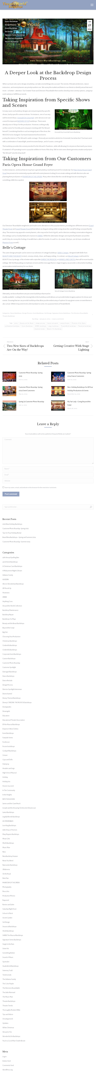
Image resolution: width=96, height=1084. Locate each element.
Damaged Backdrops (9, 672)
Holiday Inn (6, 781)
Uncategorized (7, 1019)
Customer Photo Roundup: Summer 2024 (16, 542)
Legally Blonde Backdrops (11, 817)
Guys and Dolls (7, 760)
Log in (4, 1057)
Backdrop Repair (8, 615)
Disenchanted (7, 694)
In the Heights (7, 795)
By (35, 319)
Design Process (10, 25)
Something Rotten (8, 953)
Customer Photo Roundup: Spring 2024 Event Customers (30, 389)
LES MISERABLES (7, 821)
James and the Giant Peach (11, 803)
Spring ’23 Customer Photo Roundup (31, 402)
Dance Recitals (7, 680)
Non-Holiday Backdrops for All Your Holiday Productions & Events (80, 389)
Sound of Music (7, 957)
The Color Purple (8, 984)
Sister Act (5, 948)
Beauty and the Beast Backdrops (13, 623)
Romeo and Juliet (8, 905)
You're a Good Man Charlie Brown (13, 1041)
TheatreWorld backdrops (68, 326)
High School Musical (9, 773)
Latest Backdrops (8, 812)
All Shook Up (6, 588)
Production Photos (8, 896)
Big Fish (5, 632)
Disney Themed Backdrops (11, 698)
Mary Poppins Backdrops (10, 834)
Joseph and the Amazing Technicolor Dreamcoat (19, 808)
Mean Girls (6, 839)
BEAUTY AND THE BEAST (11, 256)
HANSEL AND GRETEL (67, 259)
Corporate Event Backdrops (11, 654)
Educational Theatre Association (13, 720)
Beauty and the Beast (26, 323)
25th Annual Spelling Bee (10, 557)
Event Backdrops (11, 28)
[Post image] (9, 377)
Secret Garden (7, 918)
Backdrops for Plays (9, 619)
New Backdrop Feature (10, 856)
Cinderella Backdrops (9, 645)
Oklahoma (6, 869)
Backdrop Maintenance (10, 610)
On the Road (6, 874)
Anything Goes (7, 601)
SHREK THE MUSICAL (49, 259)
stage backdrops (53, 326)
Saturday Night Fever (9, 909)
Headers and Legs (8, 768)
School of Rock (7, 913)
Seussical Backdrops (9, 926)
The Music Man (7, 997)
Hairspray (5, 764)
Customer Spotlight (9, 667)
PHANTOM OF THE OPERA (32, 177)
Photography (6, 887)
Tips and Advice (7, 1014)
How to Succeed (8, 786)
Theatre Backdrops (12, 42)
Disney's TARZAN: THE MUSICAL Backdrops (17, 702)
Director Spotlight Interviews (12, 689)
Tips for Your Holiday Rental (11, 533)
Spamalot (5, 962)
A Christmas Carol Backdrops (12, 566)
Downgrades (6, 707)
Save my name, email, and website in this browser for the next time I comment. (31, 487)
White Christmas (8, 1028)
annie (16, 323)
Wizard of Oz (7, 1032)
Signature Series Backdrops (15, 35)
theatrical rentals (39, 329)
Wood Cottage (73, 256)
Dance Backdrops (11, 21)
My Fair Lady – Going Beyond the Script (79, 403)
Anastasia (5, 593)
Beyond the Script (8, 628)
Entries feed (6, 1061)
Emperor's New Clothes (10, 729)
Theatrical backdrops (84, 326)
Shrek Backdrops (8, 931)
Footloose (6, 742)
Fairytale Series (7, 738)
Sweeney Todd (7, 970)
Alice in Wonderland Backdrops (13, 584)
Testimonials (6, 975)
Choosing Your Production (11, 637)
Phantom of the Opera (79, 323)
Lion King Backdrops (9, 825)
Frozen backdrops (8, 746)
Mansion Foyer (7, 243)
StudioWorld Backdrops (10, 966)
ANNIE (40, 236)
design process (40, 323)
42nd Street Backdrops (10, 562)
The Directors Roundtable (14, 38)
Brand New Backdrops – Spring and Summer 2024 (19, 537)
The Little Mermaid (8, 992)
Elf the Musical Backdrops (11, 724)
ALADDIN (5, 579)
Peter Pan (5, 878)
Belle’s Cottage (63, 253)
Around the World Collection (12, 606)
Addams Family (7, 575)
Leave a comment (58, 319)
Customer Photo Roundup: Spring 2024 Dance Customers (79, 374)
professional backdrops (12, 326)
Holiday (5, 777)
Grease (5, 755)
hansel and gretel (52, 323)
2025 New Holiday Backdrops (12, 524)
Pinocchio (5, 891)
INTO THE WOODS (8, 799)
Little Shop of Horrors (9, 830)
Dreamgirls (6, 711)
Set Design (9, 32)
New (4, 852)
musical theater (65, 323)
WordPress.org (7, 1070)
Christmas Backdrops (9, 641)
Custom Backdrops (9, 658)
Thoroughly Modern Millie (11, 1010)
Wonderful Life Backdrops (11, 1036)
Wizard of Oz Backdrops (54, 329)
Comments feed (8, 1065)
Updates (5, 1023)
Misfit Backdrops (8, 843)
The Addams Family (9, 979)
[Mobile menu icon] (92, 5)
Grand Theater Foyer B (24, 229)
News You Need (7, 861)
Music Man (6, 847)
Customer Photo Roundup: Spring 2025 (30, 374)
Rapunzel (5, 900)
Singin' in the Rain (8, 944)
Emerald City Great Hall (25, 118)
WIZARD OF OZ (23, 121)
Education (5, 716)
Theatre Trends (7, 1006)
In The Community (8, 790)
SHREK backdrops (40, 326)
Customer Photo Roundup (11, 663)
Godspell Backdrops (9, 751)
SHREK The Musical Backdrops (12, 935)
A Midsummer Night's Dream (12, 571)
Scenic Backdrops (27, 326)
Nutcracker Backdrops (10, 865)
